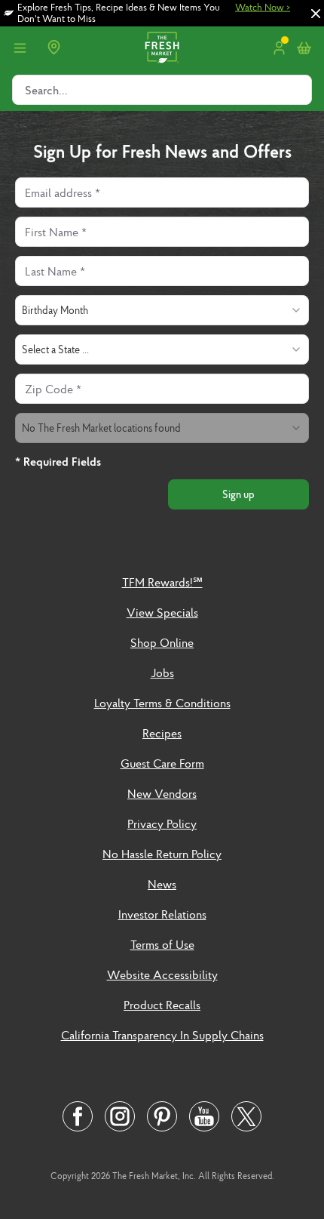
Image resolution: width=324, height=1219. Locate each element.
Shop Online (162, 642)
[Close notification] (315, 13)
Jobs (162, 672)
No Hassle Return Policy (162, 853)
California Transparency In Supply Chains (162, 1034)
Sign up (238, 494)
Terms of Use (162, 944)
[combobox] (162, 310)
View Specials (162, 612)
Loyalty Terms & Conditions (162, 702)
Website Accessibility (162, 974)
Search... (46, 89)
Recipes (162, 732)
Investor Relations (162, 914)
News (162, 883)
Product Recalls (162, 1004)
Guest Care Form (162, 763)
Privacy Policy (162, 823)
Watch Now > (262, 8)
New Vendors (162, 793)
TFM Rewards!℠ (162, 581)
